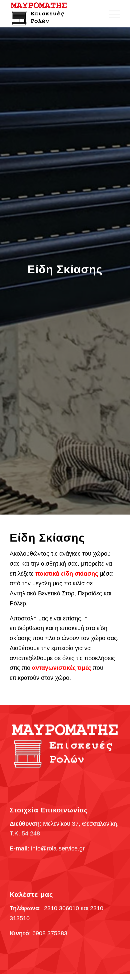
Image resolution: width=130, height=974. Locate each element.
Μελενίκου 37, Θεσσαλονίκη (80, 823)
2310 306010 (61, 908)
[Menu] (111, 13)
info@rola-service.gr (58, 848)
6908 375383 (49, 933)
